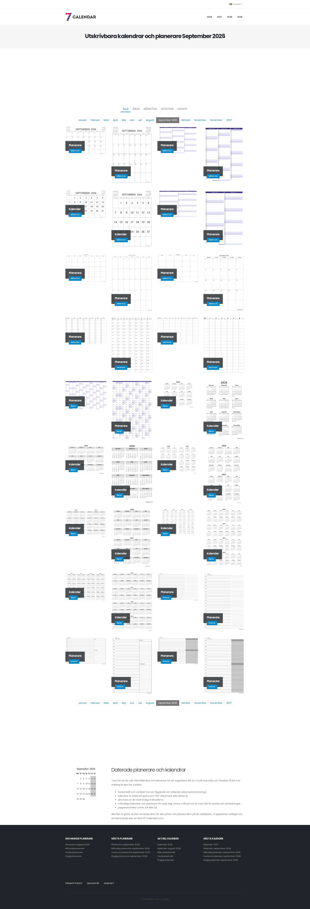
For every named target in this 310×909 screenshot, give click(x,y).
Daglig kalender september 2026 (220, 860)
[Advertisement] (155, 76)
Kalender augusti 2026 (169, 848)
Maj (124, 120)
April (115, 120)
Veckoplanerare (74, 852)
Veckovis (167, 109)
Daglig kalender (165, 860)
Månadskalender (166, 852)
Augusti (150, 120)
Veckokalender (165, 856)
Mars (106, 120)
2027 (219, 16)
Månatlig (150, 109)
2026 (209, 16)
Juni (132, 120)
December (216, 120)
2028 (229, 16)
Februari (95, 120)
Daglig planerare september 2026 (129, 856)
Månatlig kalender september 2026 (221, 852)
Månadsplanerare (75, 848)
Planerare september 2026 (125, 844)
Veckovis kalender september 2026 (222, 856)
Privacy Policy (73, 883)
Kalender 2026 (165, 844)
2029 (239, 16)
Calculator (93, 883)
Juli (140, 120)
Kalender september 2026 (217, 848)
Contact (109, 883)
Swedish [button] (236, 4)
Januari (82, 120)
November (200, 120)
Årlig (136, 109)
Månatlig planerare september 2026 (130, 848)
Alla (126, 109)
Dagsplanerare (73, 856)
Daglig (182, 109)
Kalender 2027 (210, 844)
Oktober (185, 120)
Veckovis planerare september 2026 (130, 852)
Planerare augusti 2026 (77, 844)
